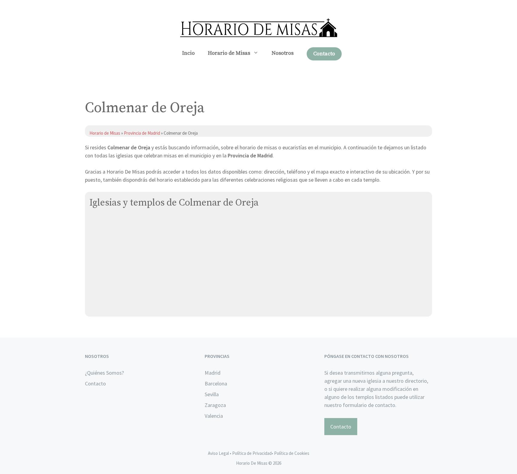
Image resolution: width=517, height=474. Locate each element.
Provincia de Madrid (142, 133)
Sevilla (212, 394)
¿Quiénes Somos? (104, 372)
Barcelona (216, 383)
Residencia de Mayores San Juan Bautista (137, 279)
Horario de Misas (229, 53)
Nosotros (283, 53)
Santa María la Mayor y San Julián (127, 293)
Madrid (213, 372)
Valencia (214, 415)
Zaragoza (215, 405)
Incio (188, 53)
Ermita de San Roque (113, 250)
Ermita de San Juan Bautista (122, 236)
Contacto (324, 53)
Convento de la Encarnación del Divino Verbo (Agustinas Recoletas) (168, 222)
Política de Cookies (291, 453)
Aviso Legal (218, 453)
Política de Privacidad (252, 453)
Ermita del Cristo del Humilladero (127, 265)
